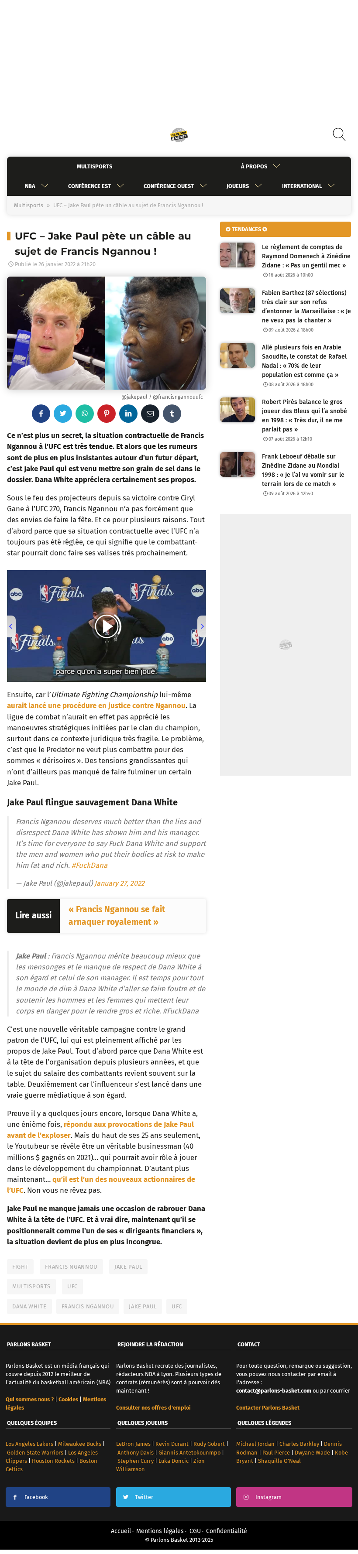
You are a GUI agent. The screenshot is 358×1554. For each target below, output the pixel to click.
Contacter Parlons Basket (267, 1407)
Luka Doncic (173, 1461)
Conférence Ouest (169, 186)
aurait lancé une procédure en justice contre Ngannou (96, 705)
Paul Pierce (276, 1452)
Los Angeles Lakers (29, 1444)
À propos (254, 166)
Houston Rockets (53, 1461)
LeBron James (133, 1444)
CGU (195, 1531)
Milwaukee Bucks (79, 1444)
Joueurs (238, 186)
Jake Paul (128, 1266)
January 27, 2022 (119, 883)
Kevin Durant (172, 1444)
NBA (30, 186)
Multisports (94, 166)
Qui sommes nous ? (30, 1399)
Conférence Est (89, 186)
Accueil (121, 1531)
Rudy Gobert (209, 1444)
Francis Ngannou (71, 1266)
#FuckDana (89, 865)
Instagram (268, 1497)
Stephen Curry (135, 1461)
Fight (20, 1266)
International (302, 186)
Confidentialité (226, 1531)
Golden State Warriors (35, 1452)
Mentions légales (160, 1531)
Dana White (29, 1306)
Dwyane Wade (312, 1452)
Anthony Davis (135, 1452)
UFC (72, 1286)
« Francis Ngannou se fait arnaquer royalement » (117, 915)
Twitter (144, 1497)
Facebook (36, 1497)
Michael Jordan (255, 1444)
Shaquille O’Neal (279, 1461)
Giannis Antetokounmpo (189, 1452)
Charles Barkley (299, 1444)
